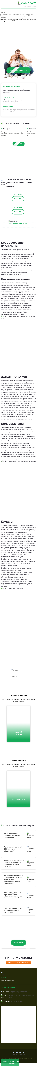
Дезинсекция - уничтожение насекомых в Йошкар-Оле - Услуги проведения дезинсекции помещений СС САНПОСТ (17, 15)
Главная (2, 12)
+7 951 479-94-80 (17, 1001)
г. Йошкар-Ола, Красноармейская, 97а (22, 996)
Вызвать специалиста (18, 70)
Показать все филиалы (18, 962)
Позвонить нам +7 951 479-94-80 (11, 1062)
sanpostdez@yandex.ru (18, 992)
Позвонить (18, 144)
